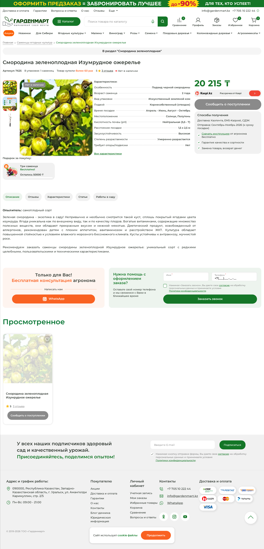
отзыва (107, 70)
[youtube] (185, 516)
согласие (224, 285)
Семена (150, 33)
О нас (85, 10)
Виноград (116, 33)
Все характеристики (108, 153)
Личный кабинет (137, 483)
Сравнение (138, 512)
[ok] (163, 516)
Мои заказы (138, 498)
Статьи (82, 196)
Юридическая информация (101, 519)
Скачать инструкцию (216, 133)
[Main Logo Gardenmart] (26, 22)
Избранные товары (144, 502)
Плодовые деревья (176, 33)
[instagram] (174, 516)
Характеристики (58, 196)
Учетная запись (141, 493)
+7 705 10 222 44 (179, 488)
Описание (12, 196)
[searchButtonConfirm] (163, 22)
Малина (96, 33)
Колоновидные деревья (213, 33)
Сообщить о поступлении (228, 104)
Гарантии (40, 10)
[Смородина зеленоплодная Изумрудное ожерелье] (27, 358)
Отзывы (99, 10)
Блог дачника (100, 513)
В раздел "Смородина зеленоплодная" (132, 51)
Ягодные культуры (71, 33)
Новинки (24, 33)
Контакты (97, 508)
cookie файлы (127, 535)
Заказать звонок (210, 299)
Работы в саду (105, 196)
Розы (133, 33)
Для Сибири (44, 33)
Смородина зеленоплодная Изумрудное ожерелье (27, 395)
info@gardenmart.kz (182, 496)
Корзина (136, 507)
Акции (95, 488)
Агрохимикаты (248, 33)
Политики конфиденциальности (187, 291)
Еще (112, 10)
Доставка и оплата (16, 10)
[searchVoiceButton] (152, 22)
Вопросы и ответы (64, 10)
